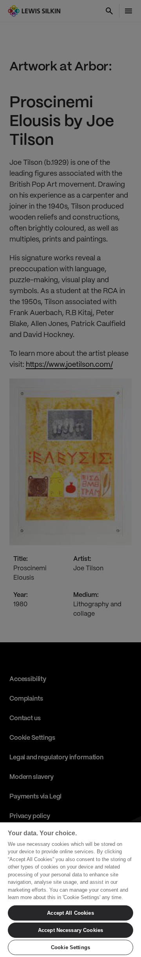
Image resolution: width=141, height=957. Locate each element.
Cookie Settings (70, 947)
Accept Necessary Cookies (70, 930)
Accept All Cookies (70, 913)
